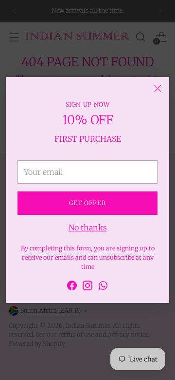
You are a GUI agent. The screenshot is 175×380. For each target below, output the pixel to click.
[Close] (157, 88)
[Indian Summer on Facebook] (72, 287)
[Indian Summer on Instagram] (87, 287)
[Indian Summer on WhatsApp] (103, 287)
